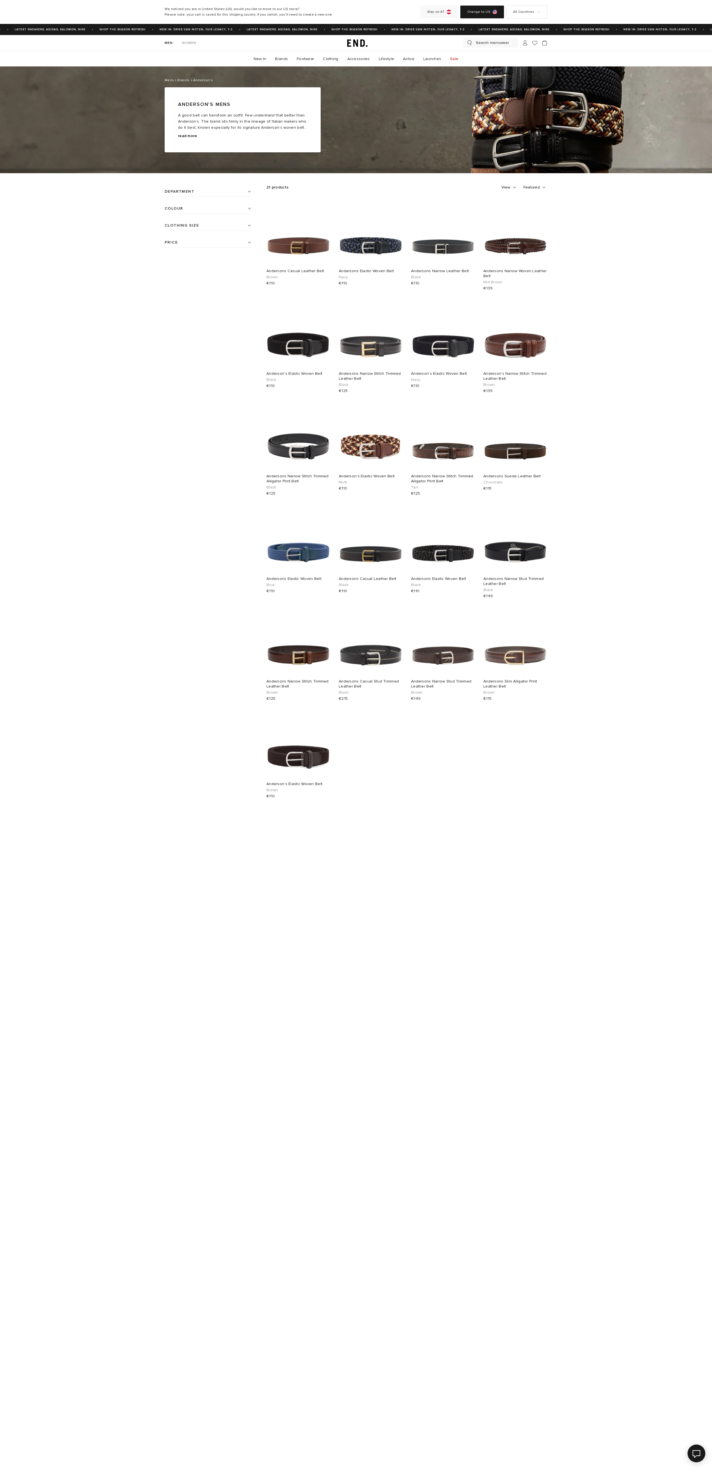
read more (187, 135)
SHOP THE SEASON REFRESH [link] (112, 29)
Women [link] (189, 43)
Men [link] (169, 43)
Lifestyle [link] (386, 58)
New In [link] (260, 58)
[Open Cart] (544, 43)
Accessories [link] (358, 58)
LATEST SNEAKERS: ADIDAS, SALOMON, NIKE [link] (39, 29)
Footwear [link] (305, 58)
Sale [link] (454, 58)
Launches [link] (432, 58)
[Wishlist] (534, 43)
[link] (356, 42)
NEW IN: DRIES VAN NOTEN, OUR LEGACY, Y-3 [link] (185, 29)
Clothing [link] (330, 58)
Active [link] (408, 58)
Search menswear (492, 42)
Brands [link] (281, 58)
